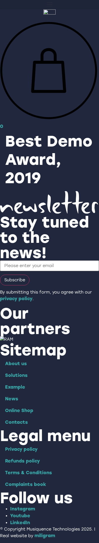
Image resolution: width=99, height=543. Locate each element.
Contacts (16, 422)
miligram (45, 535)
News (11, 399)
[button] (49, 4)
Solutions (16, 375)
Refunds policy (22, 461)
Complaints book (25, 484)
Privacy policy (21, 449)
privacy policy (16, 298)
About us (16, 363)
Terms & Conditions (28, 472)
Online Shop (19, 410)
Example (15, 387)
